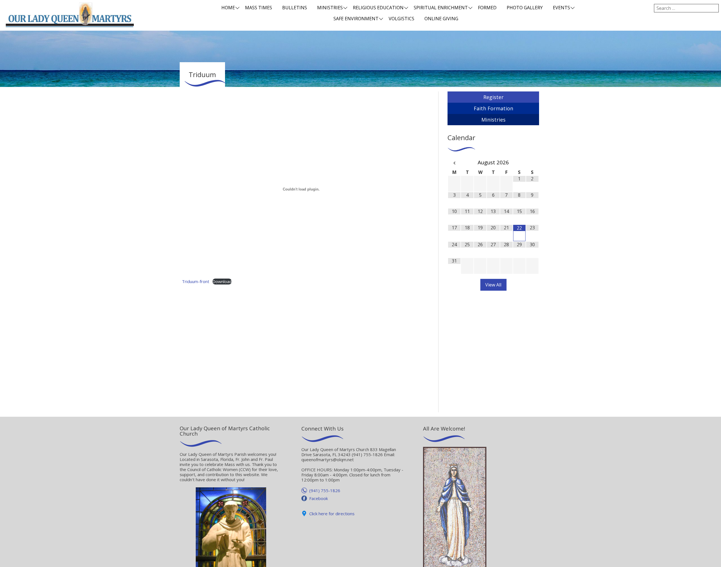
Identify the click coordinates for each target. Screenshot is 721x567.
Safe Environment (356, 18)
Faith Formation (493, 108)
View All (493, 285)
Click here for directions (332, 513)
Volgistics (401, 18)
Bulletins (294, 8)
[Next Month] (532, 163)
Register (493, 97)
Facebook (318, 498)
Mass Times (258, 8)
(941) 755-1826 (324, 490)
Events (561, 8)
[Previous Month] (454, 163)
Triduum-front (195, 281)
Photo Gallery (525, 8)
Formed (487, 8)
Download (222, 281)
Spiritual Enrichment (441, 8)
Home (228, 8)
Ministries (330, 8)
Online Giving (441, 18)
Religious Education (378, 8)
